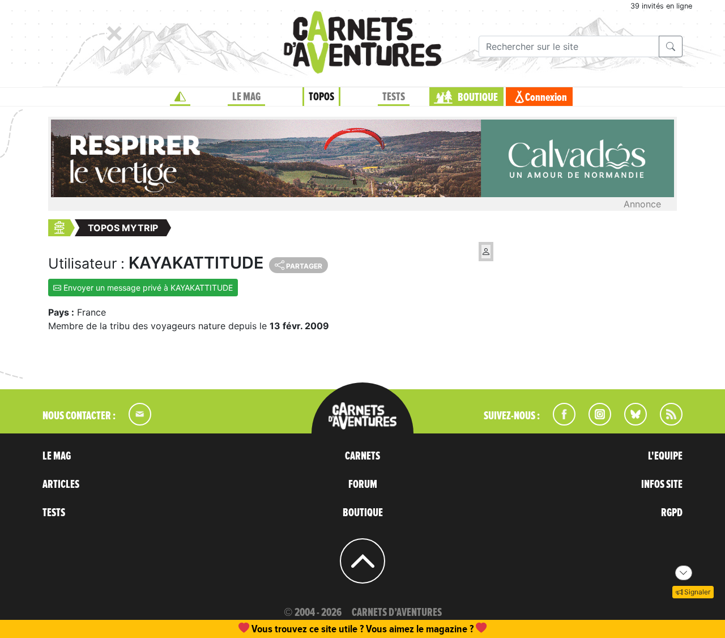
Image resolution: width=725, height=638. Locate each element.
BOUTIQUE (478, 97)
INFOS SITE (662, 484)
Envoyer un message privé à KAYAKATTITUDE (147, 287)
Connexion (546, 97)
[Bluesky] (630, 422)
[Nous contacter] (134, 422)
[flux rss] (666, 422)
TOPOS (321, 97)
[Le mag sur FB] (559, 422)
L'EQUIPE (665, 456)
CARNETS (362, 456)
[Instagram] (595, 422)
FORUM (362, 484)
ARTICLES (60, 484)
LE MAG (246, 97)
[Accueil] (180, 96)
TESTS (393, 97)
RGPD (672, 512)
